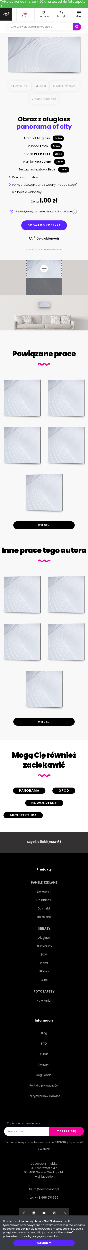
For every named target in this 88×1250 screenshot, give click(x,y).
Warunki (45, 1149)
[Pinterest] (54, 1213)
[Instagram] (34, 1213)
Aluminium (44, 946)
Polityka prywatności (44, 1085)
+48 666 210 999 (46, 1198)
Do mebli (44, 908)
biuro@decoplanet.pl (44, 1189)
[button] (25, 14)
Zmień (58, 138)
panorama (29, 790)
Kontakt (44, 1064)
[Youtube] (44, 1213)
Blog (44, 1033)
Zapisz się (66, 1131)
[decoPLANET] (6, 14)
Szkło (44, 980)
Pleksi (44, 963)
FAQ (44, 1043)
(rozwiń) (54, 842)
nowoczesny (44, 803)
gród (64, 790)
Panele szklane (44, 882)
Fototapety (44, 991)
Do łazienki (44, 900)
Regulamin (44, 1075)
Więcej (44, 525)
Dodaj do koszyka (44, 225)
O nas (44, 1054)
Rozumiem (44, 1243)
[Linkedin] (64, 1213)
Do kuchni (44, 892)
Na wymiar (44, 1001)
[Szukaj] (77, 26)
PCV (44, 954)
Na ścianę (44, 917)
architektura (23, 815)
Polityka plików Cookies (44, 1096)
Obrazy (44, 928)
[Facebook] (24, 1213)
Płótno (44, 971)
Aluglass (44, 938)
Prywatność (76, 1142)
